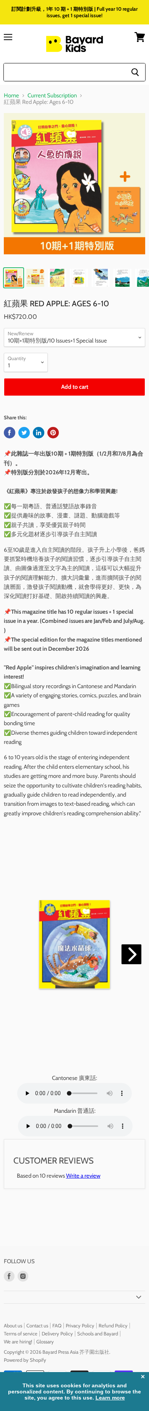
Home (11, 95)
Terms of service (20, 1333)
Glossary (45, 1341)
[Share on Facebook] (9, 432)
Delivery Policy (57, 1333)
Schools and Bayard (97, 1333)
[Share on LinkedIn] (38, 432)
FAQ (57, 1325)
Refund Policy (113, 1325)
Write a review (83, 1175)
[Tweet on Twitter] (24, 432)
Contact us (37, 1325)
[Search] (135, 72)
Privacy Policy (80, 1325)
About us (13, 1325)
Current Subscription (52, 95)
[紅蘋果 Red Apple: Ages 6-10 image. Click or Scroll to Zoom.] (74, 187)
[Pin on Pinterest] (53, 432)
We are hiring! (18, 1341)
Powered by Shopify (25, 1360)
